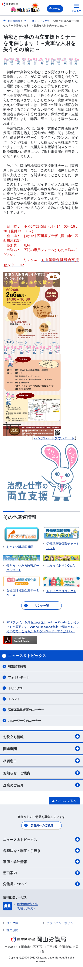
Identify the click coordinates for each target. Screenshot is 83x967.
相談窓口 (10, 761)
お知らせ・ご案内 (16, 773)
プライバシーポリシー (61, 923)
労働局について (15, 884)
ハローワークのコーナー (24, 720)
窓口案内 (10, 873)
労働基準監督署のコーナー (26, 709)
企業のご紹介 (13, 785)
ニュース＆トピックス (20, 839)
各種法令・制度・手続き (22, 851)
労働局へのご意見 (42, 825)
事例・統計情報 (15, 862)
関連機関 (10, 749)
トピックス (15, 688)
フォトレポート (18, 677)
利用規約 (12, 930)
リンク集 (12, 923)
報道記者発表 (17, 666)
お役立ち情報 (13, 737)
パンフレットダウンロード (54, 438)
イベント (14, 699)
